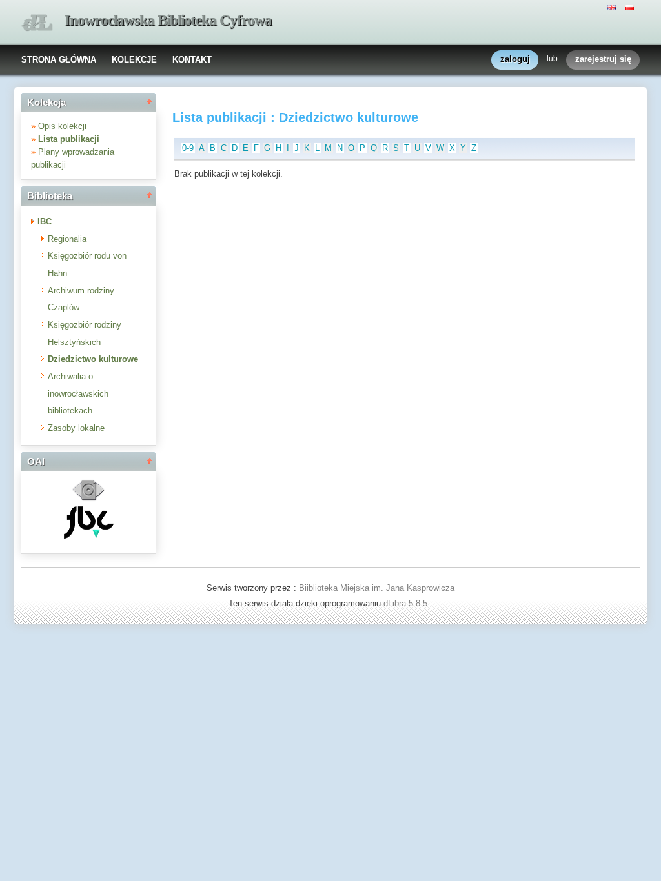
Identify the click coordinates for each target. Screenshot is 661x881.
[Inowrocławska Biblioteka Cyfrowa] (37, 23)
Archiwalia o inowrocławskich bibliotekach (78, 393)
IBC (44, 221)
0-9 (188, 148)
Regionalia (67, 239)
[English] (613, 6)
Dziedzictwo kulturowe (93, 359)
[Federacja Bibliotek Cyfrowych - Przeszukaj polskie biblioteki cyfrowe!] (89, 535)
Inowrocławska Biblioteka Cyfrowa (168, 20)
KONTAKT (192, 59)
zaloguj (515, 59)
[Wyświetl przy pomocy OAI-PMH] (88, 499)
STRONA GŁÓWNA (58, 59)
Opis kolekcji (62, 126)
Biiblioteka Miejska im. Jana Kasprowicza (376, 588)
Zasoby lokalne (76, 428)
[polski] (631, 6)
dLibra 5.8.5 (406, 603)
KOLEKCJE (134, 59)
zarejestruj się (603, 59)
